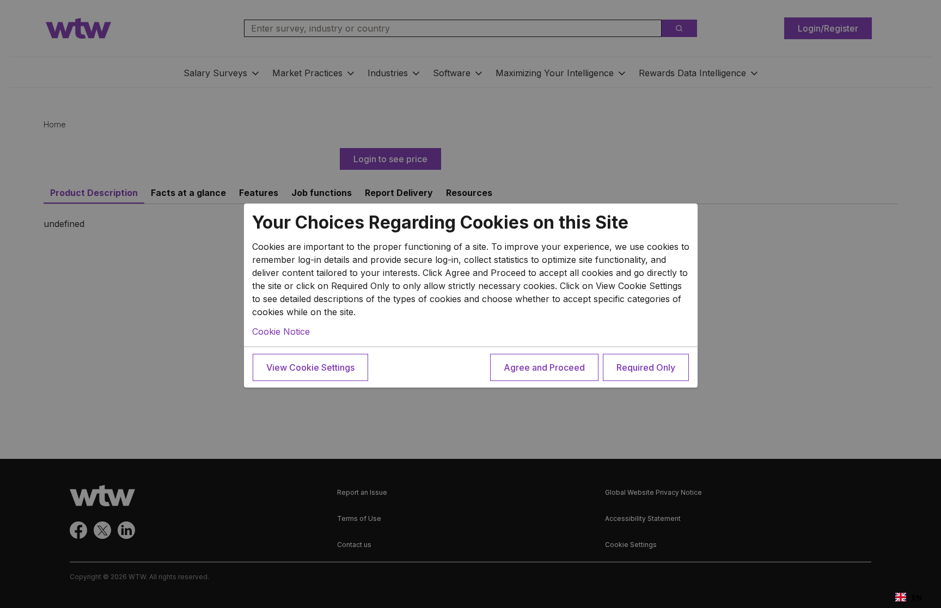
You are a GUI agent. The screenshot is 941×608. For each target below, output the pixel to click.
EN (917, 597)
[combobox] (908, 597)
